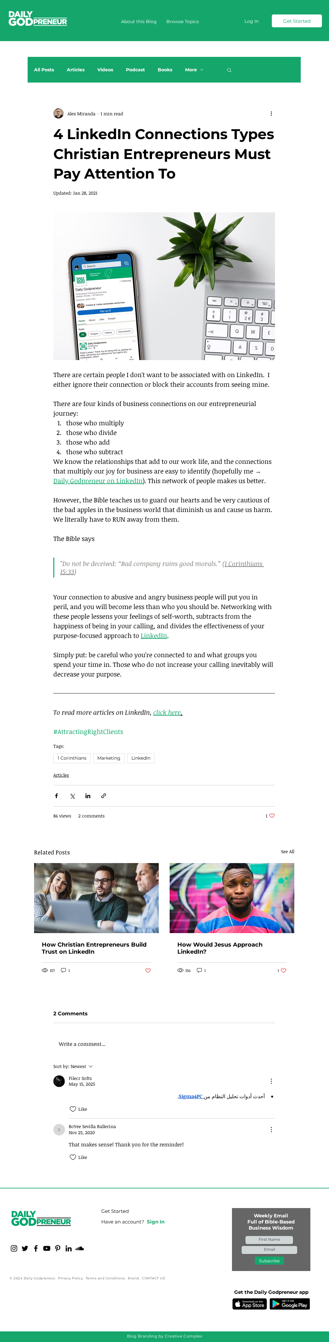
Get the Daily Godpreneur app (271, 1292)
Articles (75, 70)
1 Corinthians (72, 758)
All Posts (44, 70)
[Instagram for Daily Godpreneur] (14, 1248)
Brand (133, 1278)
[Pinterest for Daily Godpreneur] (57, 1248)
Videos (105, 70)
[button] (183, 21)
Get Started (115, 1211)
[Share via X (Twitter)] (72, 796)
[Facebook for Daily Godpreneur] (35, 1248)
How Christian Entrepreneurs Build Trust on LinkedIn (94, 948)
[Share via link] (104, 796)
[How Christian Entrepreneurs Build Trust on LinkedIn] (96, 898)
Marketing (108, 758)
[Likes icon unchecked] (73, 1109)
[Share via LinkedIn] (88, 796)
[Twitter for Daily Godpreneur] (25, 1248)
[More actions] (271, 113)
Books (165, 70)
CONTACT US (153, 1278)
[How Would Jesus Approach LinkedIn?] (232, 898)
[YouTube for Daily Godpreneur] (46, 1248)
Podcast (135, 70)
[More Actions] (271, 1081)
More (191, 70)
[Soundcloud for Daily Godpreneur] (79, 1248)
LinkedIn (140, 758)
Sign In (155, 1222)
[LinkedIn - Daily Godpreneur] (68, 1248)
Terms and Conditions (105, 1278)
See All (287, 851)
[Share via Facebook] (56, 796)
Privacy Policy (70, 1278)
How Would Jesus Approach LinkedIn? (219, 948)
